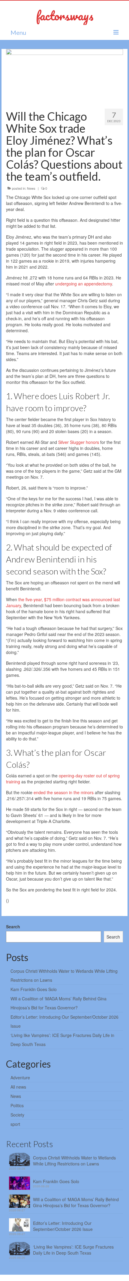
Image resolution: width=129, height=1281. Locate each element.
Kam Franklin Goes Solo (33, 989)
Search (13, 927)
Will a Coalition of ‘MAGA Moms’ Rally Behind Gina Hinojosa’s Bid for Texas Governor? (76, 1202)
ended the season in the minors (64, 792)
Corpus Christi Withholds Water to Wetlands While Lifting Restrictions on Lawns (74, 1161)
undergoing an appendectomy (83, 284)
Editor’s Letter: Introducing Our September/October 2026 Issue (63, 1226)
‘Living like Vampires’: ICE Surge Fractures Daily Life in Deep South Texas (73, 1250)
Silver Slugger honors (78, 442)
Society (17, 1115)
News (31, 188)
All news (18, 1087)
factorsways (64, 15)
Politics (17, 1105)
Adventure (20, 1078)
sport (15, 1124)
